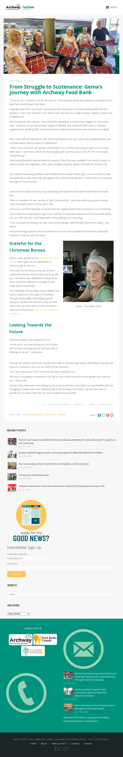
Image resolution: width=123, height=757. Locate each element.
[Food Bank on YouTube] (66, 749)
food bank (49, 414)
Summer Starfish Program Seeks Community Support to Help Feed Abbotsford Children (61, 452)
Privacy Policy (91, 721)
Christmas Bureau (58, 404)
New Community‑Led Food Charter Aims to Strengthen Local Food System (54, 463)
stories (62, 414)
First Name (12, 563)
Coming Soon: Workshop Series (34, 475)
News (92, 404)
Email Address (15, 558)
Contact (75, 744)
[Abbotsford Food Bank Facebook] (57, 749)
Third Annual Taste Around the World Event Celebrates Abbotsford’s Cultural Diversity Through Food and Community (95, 676)
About (44, 744)
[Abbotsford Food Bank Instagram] (61, 749)
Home (33, 744)
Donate (88, 744)
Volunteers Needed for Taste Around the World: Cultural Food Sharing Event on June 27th (62, 486)
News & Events (59, 744)
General (79, 404)
